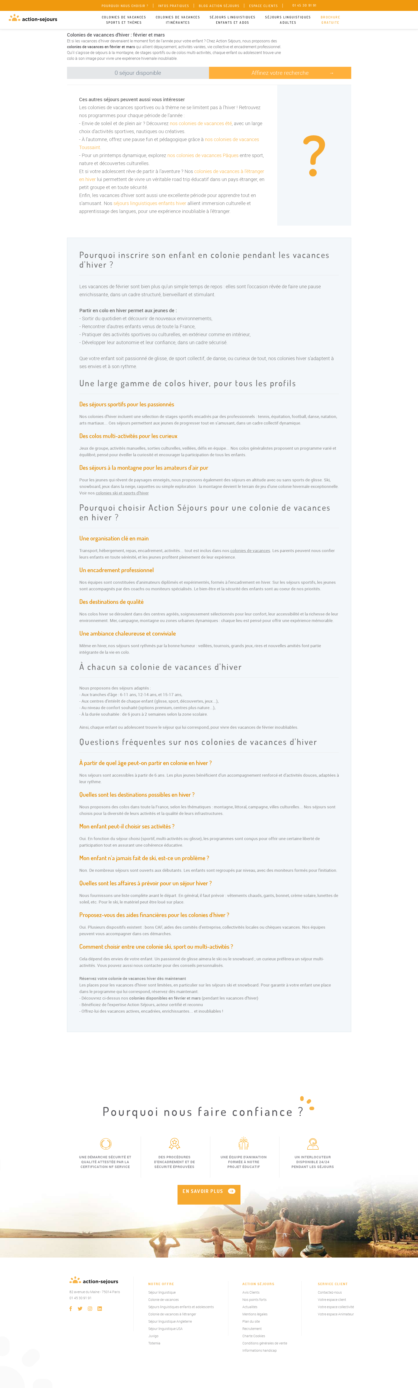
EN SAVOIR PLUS (203, 1191)
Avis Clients (251, 1292)
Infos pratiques (173, 6)
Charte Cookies (253, 1336)
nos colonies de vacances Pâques (203, 155)
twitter (80, 1308)
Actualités (249, 1307)
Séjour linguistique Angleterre (170, 1321)
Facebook (70, 1308)
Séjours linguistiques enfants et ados (232, 20)
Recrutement (252, 1328)
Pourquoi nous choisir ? (125, 6)
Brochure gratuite (330, 20)
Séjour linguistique (162, 1292)
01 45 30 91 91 (80, 1298)
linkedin (99, 1308)
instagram (90, 1308)
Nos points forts (254, 1299)
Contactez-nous (330, 1292)
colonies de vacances (250, 550)
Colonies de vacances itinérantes (178, 20)
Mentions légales (255, 1314)
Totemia (154, 1343)
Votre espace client (332, 1299)
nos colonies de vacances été (201, 123)
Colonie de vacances (163, 1299)
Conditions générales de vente (264, 1343)
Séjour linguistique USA (165, 1328)
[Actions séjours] (33, 18)
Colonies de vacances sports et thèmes (124, 20)
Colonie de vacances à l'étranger (172, 1314)
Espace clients (263, 6)
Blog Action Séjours (219, 6)
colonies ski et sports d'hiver (122, 493)
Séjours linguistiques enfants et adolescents (181, 1307)
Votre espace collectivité (336, 1307)
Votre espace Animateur (336, 1314)
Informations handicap (259, 1350)
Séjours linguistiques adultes (288, 20)
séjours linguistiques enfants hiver (149, 203)
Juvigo (153, 1336)
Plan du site (251, 1321)
